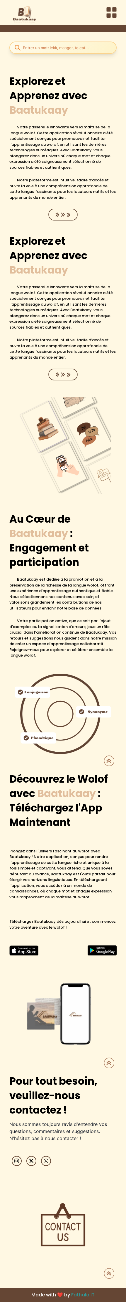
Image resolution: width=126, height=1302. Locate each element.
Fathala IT (83, 1294)
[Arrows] (63, 215)
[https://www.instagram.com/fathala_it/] (17, 1161)
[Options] (111, 13)
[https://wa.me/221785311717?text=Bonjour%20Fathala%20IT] (46, 1161)
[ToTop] (109, 761)
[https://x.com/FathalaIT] (31, 1161)
